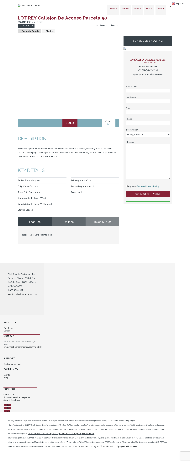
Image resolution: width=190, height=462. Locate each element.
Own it (137, 9)
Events (6, 375)
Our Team (8, 328)
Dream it (113, 9)
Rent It (160, 9)
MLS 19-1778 (26, 26)
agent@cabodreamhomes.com (147, 74)
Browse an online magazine (16, 397)
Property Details (30, 31)
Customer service (11, 364)
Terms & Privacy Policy (148, 186)
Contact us (8, 395)
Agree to (132, 186)
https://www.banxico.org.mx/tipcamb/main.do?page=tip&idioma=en (61, 433)
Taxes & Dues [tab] (102, 222)
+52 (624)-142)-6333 (148, 70)
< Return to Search (107, 25)
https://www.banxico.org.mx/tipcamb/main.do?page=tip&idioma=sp (105, 446)
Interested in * (133, 130)
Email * (129, 108)
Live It (149, 9)
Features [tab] (34, 222)
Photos (49, 31)
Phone (129, 119)
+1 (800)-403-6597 (148, 66)
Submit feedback (11, 400)
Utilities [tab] (69, 222)
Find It (125, 9)
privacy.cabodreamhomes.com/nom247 (22, 347)
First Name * (132, 86)
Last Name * (132, 97)
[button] (155, 34)
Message (130, 142)
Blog (5, 377)
